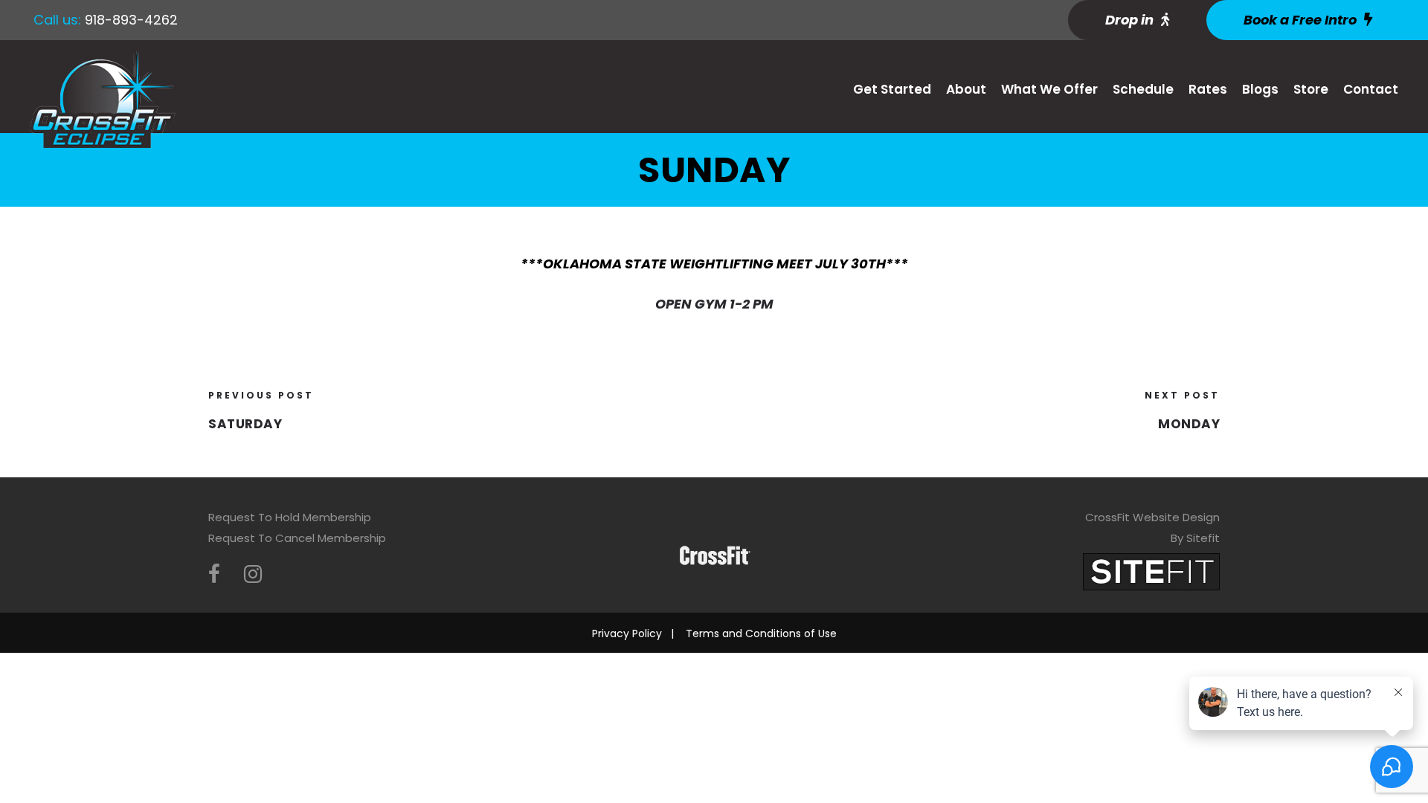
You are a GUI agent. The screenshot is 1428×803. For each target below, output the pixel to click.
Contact (1370, 89)
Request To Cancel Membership (297, 538)
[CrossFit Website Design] (1151, 570)
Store (1310, 89)
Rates (1208, 89)
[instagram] (253, 574)
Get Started (892, 89)
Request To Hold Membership (289, 517)
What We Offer (1049, 89)
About (966, 89)
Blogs (1260, 89)
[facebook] (214, 574)
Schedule (1143, 89)
